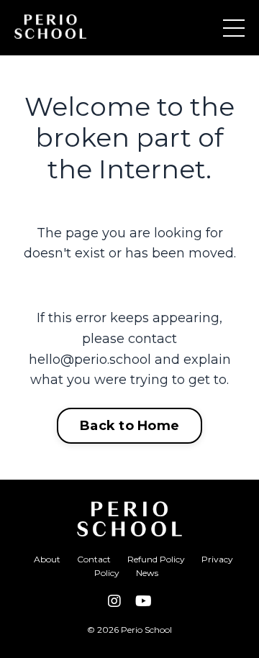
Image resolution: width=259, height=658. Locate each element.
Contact (94, 559)
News (147, 572)
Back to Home (129, 426)
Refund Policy (156, 559)
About (47, 559)
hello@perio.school (90, 359)
